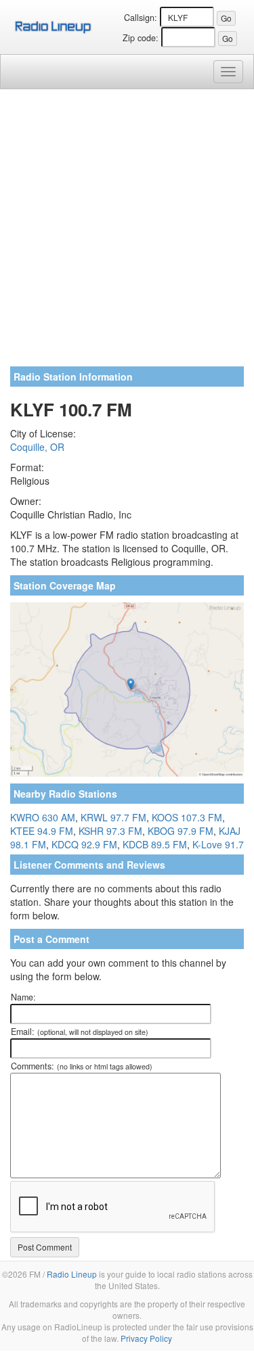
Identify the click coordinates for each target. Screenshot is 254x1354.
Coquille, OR (37, 447)
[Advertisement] (127, 233)
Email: (79, 1031)
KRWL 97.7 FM (113, 817)
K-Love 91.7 (218, 844)
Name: (23, 997)
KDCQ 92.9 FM (84, 844)
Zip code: (140, 38)
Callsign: (140, 17)
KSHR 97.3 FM (110, 831)
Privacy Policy (146, 1338)
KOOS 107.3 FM (187, 817)
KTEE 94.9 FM (41, 831)
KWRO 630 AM (42, 817)
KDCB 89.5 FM (155, 844)
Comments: (81, 1066)
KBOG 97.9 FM (180, 831)
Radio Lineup (72, 1274)
